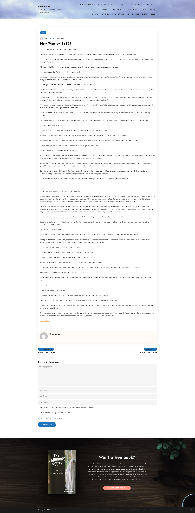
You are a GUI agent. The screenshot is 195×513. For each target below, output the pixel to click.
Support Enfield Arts (111, 9)
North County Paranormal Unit (113, 510)
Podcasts (122, 4)
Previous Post (47, 349)
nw (43, 32)
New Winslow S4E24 (148, 353)
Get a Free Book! (148, 9)
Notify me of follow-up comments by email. (55, 413)
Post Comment (46, 424)
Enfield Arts (45, 7)
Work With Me (131, 9)
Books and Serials (106, 4)
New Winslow (94, 510)
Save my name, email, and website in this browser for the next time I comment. (68, 407)
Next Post (149, 349)
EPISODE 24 (45, 321)
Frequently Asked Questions (142, 4)
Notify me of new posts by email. (51, 418)
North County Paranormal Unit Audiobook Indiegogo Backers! (119, 14)
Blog (153, 14)
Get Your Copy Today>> (116, 488)
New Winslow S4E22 (46, 353)
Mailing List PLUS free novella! (137, 510)
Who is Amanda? (87, 4)
